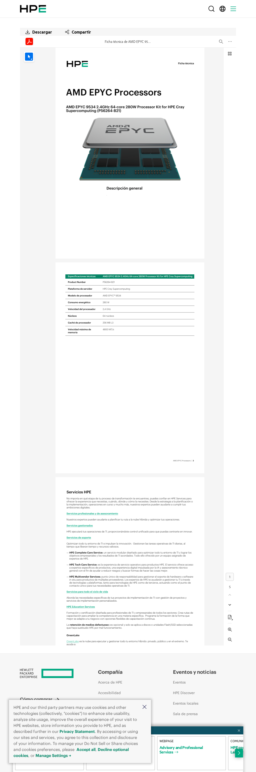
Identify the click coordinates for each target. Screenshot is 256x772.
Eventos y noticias (194, 672)
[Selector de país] (223, 9)
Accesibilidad (109, 693)
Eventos (179, 682)
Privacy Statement (77, 731)
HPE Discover (184, 693)
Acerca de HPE (110, 682)
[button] (144, 707)
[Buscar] (211, 9)
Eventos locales (185, 703)
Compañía (110, 672)
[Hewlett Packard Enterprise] (33, 9)
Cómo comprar (36, 699)
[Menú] (233, 9)
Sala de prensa (185, 714)
